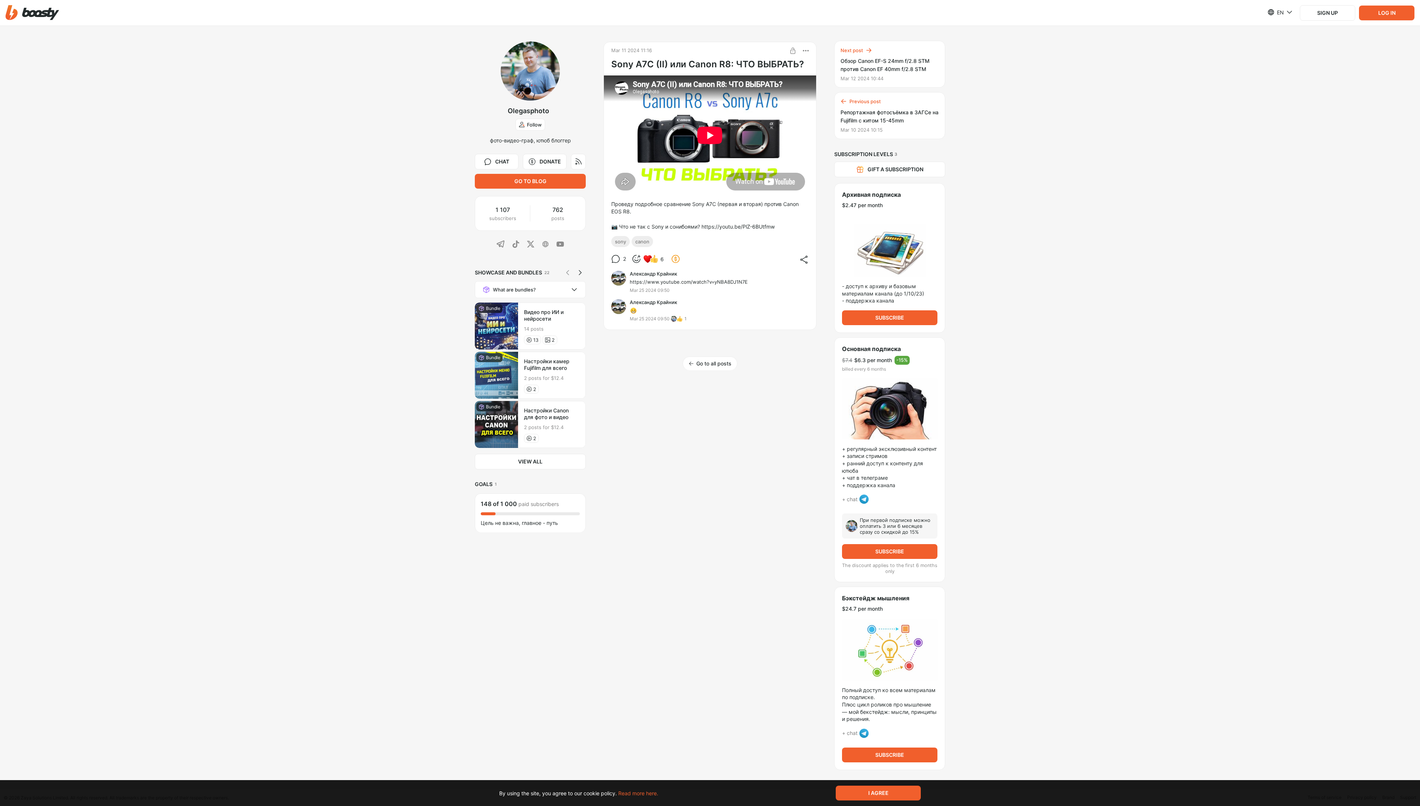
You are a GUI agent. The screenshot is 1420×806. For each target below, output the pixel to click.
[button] (32, 12)
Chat (502, 161)
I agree (878, 793)
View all (530, 461)
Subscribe (889, 317)
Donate (550, 161)
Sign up (1327, 13)
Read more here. (638, 793)
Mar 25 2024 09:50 (650, 290)
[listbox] (1275, 12)
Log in (1387, 13)
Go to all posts (713, 363)
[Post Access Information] (793, 50)
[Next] (580, 272)
